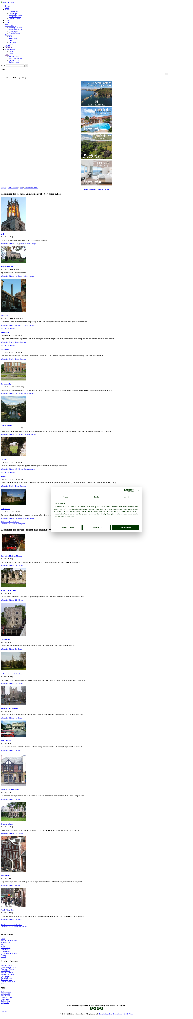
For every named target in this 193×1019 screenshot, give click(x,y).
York (21, 188)
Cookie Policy (128, 1014)
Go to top (4, 1011)
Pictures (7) (13, 518)
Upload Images (5, 948)
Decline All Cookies (67, 527)
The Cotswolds (5, 976)
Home (7, 8)
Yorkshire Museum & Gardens (11, 674)
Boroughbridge (6, 384)
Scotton (3, 476)
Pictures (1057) (14, 243)
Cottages (11, 51)
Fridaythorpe (5, 509)
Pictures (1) (13, 750)
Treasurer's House (7, 824)
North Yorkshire (13, 188)
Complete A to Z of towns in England (13, 524)
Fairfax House (5, 875)
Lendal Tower (5, 639)
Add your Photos (103, 189)
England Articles (14, 56)
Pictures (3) (13, 649)
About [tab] (126, 497)
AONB (11, 37)
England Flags (5, 1001)
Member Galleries (14, 18)
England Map (5, 1003)
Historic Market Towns (16, 29)
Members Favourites (15, 15)
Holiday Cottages (30, 243)
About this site (5, 942)
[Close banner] (139, 490)
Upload (7, 20)
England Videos (14, 60)
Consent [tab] (66, 497)
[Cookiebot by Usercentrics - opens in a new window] (125, 490)
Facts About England (15, 58)
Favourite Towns (14, 33)
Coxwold (4, 459)
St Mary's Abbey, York (8, 590)
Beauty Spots (13, 38)
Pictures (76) (13, 565)
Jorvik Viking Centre (8, 910)
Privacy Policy (117, 1014)
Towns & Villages (10, 26)
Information (4, 243)
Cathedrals (12, 42)
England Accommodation (9, 940)
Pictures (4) (13, 276)
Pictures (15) (13, 393)
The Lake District (6, 978)
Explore (7, 22)
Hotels (11, 53)
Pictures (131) (13, 434)
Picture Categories (6, 980)
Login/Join (8, 47)
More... (11, 44)
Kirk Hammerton (7, 266)
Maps (6, 24)
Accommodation (10, 49)
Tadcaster (4, 315)
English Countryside (7, 974)
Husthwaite (5, 349)
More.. (7, 55)
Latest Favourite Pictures (8, 953)
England (3, 188)
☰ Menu (7, 6)
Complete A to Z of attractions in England (14, 926)
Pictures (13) (13, 469)
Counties (7, 46)
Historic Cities (13, 31)
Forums (3, 955)
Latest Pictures (13, 11)
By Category (13, 13)
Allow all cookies (125, 527)
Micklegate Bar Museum (9, 708)
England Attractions (7, 972)
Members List (5, 949)
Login (3, 946)
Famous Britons (6, 999)
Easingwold (5, 332)
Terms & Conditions (105, 1014)
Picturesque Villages (15, 28)
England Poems (14, 62)
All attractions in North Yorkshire (11, 925)
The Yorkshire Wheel (31, 188)
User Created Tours (15, 17)
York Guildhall (6, 740)
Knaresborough (6, 425)
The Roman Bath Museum (10, 789)
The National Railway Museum (11, 556)
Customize (95, 527)
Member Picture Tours (8, 981)
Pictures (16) (13, 683)
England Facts (5, 994)
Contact (3, 957)
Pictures (7, 9)
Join (2, 944)
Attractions (8, 35)
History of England (7, 997)
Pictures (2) (13, 885)
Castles (11, 40)
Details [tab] (96, 497)
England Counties (6, 965)
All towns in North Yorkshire (10, 522)
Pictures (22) (13, 600)
